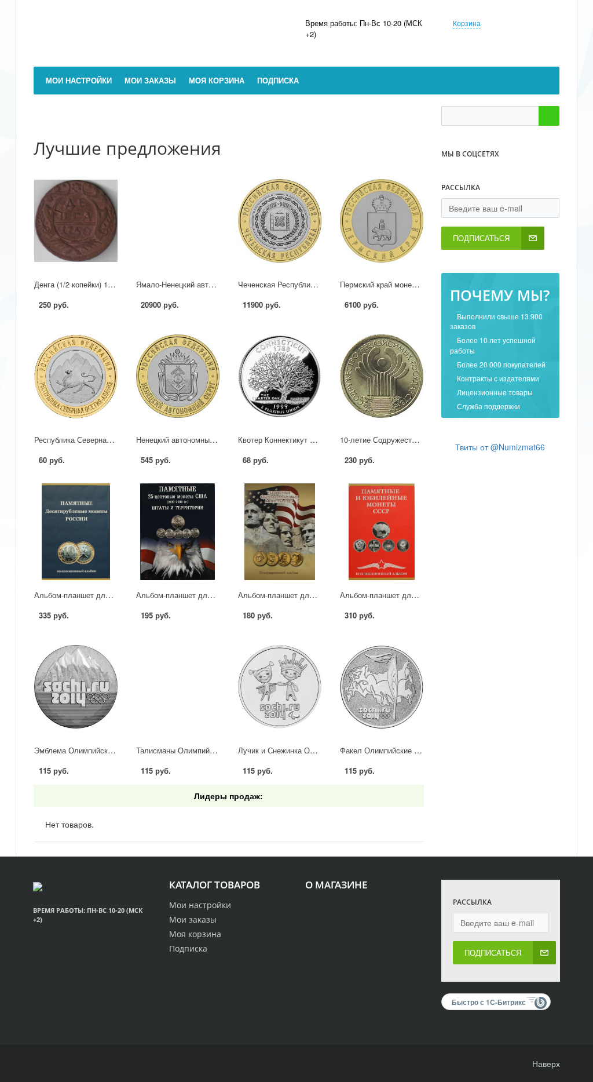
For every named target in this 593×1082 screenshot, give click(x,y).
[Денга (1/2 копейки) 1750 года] (76, 221)
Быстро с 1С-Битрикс (489, 1002)
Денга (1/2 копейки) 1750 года (86, 284)
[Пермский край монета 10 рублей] (381, 221)
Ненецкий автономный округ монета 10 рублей (217, 439)
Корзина (467, 23)
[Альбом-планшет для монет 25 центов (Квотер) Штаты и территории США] (177, 531)
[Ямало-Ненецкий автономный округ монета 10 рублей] (177, 221)
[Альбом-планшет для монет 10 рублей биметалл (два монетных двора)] (76, 531)
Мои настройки (200, 904)
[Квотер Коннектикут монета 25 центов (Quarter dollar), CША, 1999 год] (279, 376)
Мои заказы (193, 919)
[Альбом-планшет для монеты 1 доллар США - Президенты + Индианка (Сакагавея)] (279, 531)
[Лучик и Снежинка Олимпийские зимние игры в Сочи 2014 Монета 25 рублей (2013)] (279, 687)
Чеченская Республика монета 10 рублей (310, 284)
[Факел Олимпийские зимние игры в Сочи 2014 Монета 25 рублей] (381, 687)
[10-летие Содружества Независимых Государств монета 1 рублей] (381, 376)
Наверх (545, 1063)
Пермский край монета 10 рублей (398, 284)
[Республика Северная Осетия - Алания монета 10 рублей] (76, 376)
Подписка (188, 948)
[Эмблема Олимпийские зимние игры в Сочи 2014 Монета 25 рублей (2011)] (76, 687)
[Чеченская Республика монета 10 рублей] (279, 221)
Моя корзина (195, 933)
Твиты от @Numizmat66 (500, 447)
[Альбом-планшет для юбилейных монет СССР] (381, 531)
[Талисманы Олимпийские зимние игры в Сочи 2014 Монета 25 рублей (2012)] (177, 687)
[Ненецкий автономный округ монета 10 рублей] (177, 376)
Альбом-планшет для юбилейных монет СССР (422, 594)
